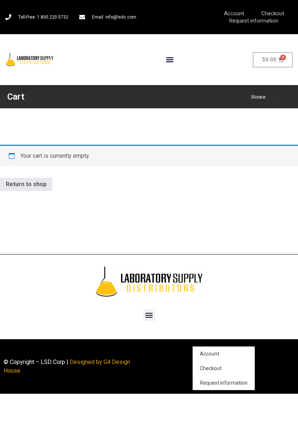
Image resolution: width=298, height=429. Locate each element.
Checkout (272, 13)
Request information (253, 20)
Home (258, 96)
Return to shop (26, 184)
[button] (170, 60)
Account (234, 13)
